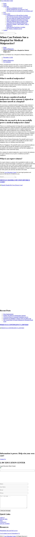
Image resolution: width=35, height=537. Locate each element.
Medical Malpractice (8, 49)
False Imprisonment (8, 314)
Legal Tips (6, 6)
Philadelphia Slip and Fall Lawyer (9, 530)
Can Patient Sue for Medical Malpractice (17, 22)
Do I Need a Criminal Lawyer (14, 28)
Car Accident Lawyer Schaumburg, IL (10, 533)
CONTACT (3, 522)
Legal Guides (6, 14)
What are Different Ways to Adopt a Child (17, 21)
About (5, 5)
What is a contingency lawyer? (14, 8)
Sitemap (30, 536)
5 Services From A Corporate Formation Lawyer (15, 317)
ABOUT (2, 517)
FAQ (4, 12)
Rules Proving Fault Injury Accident (16, 27)
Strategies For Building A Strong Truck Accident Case (17, 318)
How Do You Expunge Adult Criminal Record (18, 17)
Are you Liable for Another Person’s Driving (18, 18)
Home (4, 3)
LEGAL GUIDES (5, 523)
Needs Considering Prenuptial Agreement (17, 20)
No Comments (7, 62)
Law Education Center (10, 172)
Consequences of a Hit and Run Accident (17, 15)
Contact (5, 30)
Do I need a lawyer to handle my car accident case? (20, 11)
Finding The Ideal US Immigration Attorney (14, 315)
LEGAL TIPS (3, 519)
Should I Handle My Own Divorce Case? (17, 9)
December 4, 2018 (8, 57)
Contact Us (3, 459)
